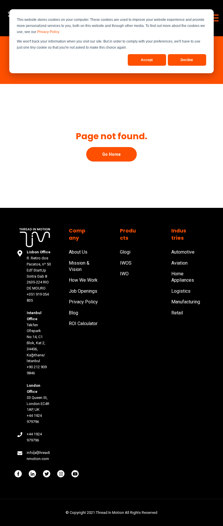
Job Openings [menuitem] (83, 291)
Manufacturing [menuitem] (185, 302)
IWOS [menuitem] (126, 263)
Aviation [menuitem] (179, 263)
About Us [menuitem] (78, 252)
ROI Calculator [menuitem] (83, 323)
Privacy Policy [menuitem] (83, 302)
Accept (147, 60)
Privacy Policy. (48, 32)
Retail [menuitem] (177, 313)
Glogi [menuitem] (125, 252)
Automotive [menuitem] (183, 252)
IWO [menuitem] (124, 273)
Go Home (111, 154)
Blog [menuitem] (73, 313)
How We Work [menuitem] (83, 280)
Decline (187, 60)
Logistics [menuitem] (180, 291)
